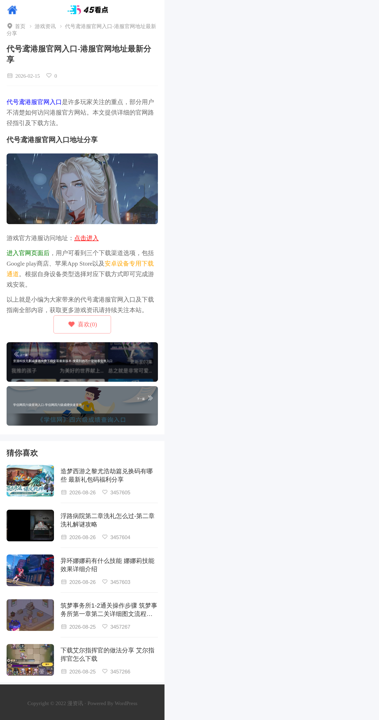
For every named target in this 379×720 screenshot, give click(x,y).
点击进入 (86, 238)
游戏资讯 (45, 26)
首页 (20, 26)
